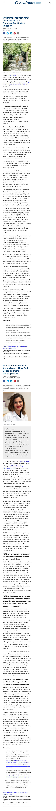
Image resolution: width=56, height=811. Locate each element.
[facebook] (4, 33)
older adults (12, 75)
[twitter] (7, 33)
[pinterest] (14, 33)
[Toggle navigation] (4, 2)
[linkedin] (11, 33)
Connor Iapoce (7, 30)
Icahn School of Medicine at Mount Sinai (13, 792)
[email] (18, 33)
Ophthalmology (12, 346)
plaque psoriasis (24, 461)
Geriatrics (13, 348)
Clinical (5, 346)
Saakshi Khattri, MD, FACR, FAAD (11, 378)
